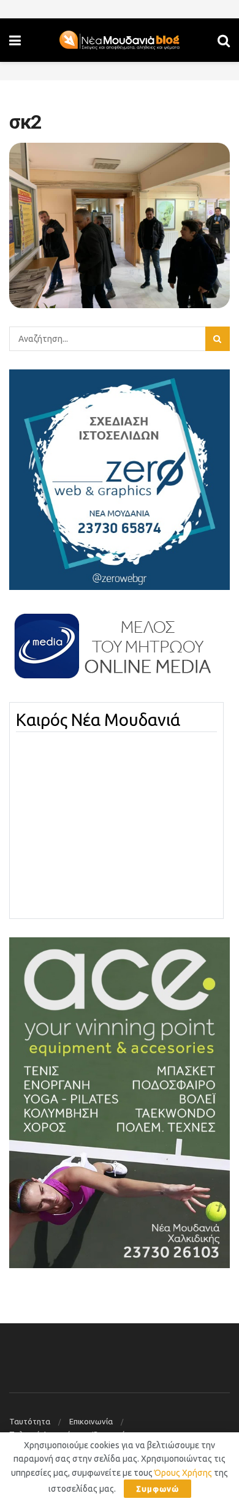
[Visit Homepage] (119, 40)
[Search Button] (224, 40)
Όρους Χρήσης (183, 1473)
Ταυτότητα (29, 1421)
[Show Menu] (15, 40)
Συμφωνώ (157, 1488)
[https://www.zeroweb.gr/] (119, 478)
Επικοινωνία (91, 1421)
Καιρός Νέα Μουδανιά (98, 720)
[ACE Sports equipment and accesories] (119, 1102)
